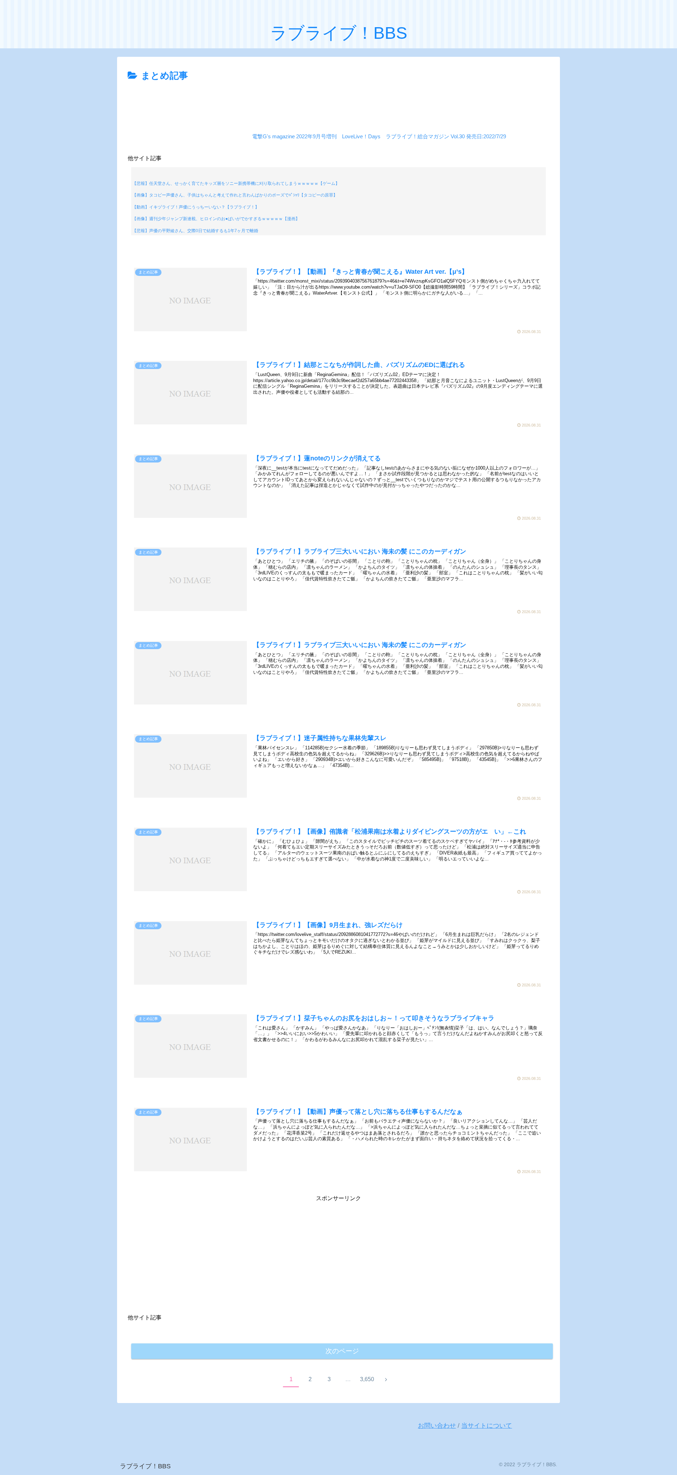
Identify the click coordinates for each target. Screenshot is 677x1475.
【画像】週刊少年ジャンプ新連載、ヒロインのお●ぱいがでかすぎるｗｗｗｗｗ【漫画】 (216, 218)
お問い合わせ (437, 1425)
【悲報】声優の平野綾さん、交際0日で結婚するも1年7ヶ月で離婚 (195, 230)
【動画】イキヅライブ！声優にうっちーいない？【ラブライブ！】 (195, 207)
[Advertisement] (338, 103)
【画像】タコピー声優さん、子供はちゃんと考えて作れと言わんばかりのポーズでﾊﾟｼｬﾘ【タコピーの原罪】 (234, 195)
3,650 (367, 1379)
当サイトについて (486, 1425)
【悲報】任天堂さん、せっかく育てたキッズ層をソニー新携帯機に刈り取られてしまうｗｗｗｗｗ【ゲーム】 (236, 183)
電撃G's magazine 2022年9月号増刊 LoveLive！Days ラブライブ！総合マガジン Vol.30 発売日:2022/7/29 (379, 136)
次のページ (342, 1351)
